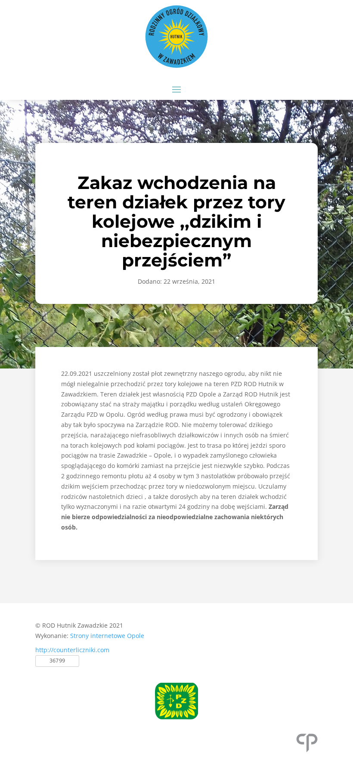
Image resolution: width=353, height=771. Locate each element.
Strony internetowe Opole (107, 636)
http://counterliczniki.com (72, 650)
